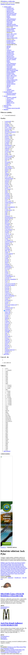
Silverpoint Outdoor (9, 285)
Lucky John (8, 177)
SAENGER (8, 121)
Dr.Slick (7, 231)
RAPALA (7, 228)
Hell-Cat (7, 159)
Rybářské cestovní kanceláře (13, 108)
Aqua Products (8, 229)
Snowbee (7, 297)
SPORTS (7, 351)
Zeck (6, 199)
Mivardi (8, 47)
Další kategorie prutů (11, 13)
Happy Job (7, 312)
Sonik (6, 258)
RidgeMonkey (8, 145)
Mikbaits (7, 148)
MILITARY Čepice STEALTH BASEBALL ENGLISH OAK (12, 595)
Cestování (6, 106)
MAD (6, 303)
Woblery (9, 17)
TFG (6, 205)
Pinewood (7, 330)
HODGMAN (8, 267)
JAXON (7, 277)
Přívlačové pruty (10, 12)
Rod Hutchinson (9, 217)
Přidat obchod (19, 647)
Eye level (7, 268)
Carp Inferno (8, 166)
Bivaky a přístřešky (11, 28)
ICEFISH (7, 249)
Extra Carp (7, 274)
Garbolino (7, 309)
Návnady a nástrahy (11, 14)
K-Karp (7, 286)
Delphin (7, 124)
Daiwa (6, 337)
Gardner (7, 142)
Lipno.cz (19, 651)
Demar (6, 183)
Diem (6, 334)
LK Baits (7, 141)
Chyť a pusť (8, 201)
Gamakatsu (7, 265)
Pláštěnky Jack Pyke (6, 562)
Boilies (8, 16)
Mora (6, 319)
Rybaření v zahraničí (11, 97)
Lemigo (7, 321)
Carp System (8, 294)
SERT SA (7, 340)
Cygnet (7, 255)
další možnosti (7, 451)
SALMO (7, 339)
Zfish (6, 192)
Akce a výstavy (10, 98)
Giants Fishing (8, 135)
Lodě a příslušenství (11, 19)
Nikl (6, 213)
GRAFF (7, 342)
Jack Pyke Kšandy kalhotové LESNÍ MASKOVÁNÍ (12, 624)
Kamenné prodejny (11, 94)
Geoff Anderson (9, 253)
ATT (6, 282)
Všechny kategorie (11, 43)
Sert (6, 333)
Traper (6, 298)
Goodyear (7, 235)
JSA (6, 270)
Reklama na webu (12, 647)
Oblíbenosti (10, 577)
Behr (6, 165)
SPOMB (7, 331)
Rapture (7, 181)
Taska (6, 252)
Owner (6, 301)
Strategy (7, 328)
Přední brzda (10, 21)
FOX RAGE (8, 157)
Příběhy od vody (10, 102)
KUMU (7, 144)
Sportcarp (7, 216)
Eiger (6, 306)
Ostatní (6, 232)
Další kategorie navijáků (12, 25)
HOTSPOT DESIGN (10, 132)
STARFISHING (9, 276)
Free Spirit (7, 336)
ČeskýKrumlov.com (15, 652)
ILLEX (7, 261)
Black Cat (7, 186)
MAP (6, 262)
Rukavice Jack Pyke (6, 571)
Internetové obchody (11, 93)
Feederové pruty (10, 9)
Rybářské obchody (8, 92)
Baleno (6, 169)
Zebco (6, 271)
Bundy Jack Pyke (16, 562)
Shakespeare (8, 226)
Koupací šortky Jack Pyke (10, 565)
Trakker (7, 150)
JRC (6, 172)
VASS (6, 273)
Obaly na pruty (10, 36)
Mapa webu (22, 649)
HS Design (7, 189)
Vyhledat (17, 2)
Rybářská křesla (10, 29)
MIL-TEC (7, 250)
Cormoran (9, 50)
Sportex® (7, 346)
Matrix (6, 171)
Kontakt (13, 649)
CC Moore (7, 240)
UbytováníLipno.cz (5, 652)
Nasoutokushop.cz (5, 607)
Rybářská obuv (10, 42)
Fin (6, 160)
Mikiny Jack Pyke (9, 566)
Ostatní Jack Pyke (5, 575)
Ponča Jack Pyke (21, 569)
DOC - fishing (8, 127)
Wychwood (8, 151)
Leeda (6, 187)
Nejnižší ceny (18, 577)
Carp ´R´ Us (8, 234)
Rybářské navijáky (11, 20)
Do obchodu (3, 608)
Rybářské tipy (10, 101)
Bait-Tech (7, 198)
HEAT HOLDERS (9, 295)
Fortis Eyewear (8, 156)
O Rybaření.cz (7, 649)
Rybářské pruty (10, 8)
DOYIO (7, 289)
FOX (8, 48)
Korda (6, 154)
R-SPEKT (7, 126)
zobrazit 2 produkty (5, 453)
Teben (6, 238)
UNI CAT (7, 322)
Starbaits (7, 264)
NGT (6, 280)
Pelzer (6, 327)
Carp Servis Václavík (10, 283)
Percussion (7, 162)
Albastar (7, 256)
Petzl (6, 246)
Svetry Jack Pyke (16, 571)
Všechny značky (10, 51)
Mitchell (7, 220)
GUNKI (7, 225)
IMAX (6, 222)
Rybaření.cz (3, 547)
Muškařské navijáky (11, 24)
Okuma (7, 291)
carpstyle (7, 180)
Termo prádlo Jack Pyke (13, 572)
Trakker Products (9, 202)
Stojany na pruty (10, 35)
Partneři (17, 649)
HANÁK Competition (10, 279)
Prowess (7, 288)
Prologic (7, 138)
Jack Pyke (7, 310)
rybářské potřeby (7, 6)
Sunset (6, 352)
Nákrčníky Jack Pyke (20, 566)
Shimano (9, 46)
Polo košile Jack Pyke (16, 568)
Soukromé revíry (7, 105)
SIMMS (7, 174)
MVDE (7, 247)
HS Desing (7, 300)
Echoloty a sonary (11, 31)
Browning (7, 223)
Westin (6, 163)
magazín (6, 96)
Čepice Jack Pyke (19, 573)
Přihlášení (3, 4)
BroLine (7, 345)
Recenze (9, 104)
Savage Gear (8, 129)
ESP (6, 214)
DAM (6, 175)
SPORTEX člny (9, 307)
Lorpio (6, 315)
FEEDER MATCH (9, 349)
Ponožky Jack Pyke (11, 569)
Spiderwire (7, 244)
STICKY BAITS (9, 241)
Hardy (6, 343)
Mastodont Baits (9, 178)
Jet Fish (7, 259)
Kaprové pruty (10, 10)
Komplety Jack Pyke (12, 564)
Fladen (6, 325)
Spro (6, 190)
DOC (6, 208)
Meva (6, 348)
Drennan (7, 193)
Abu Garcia (8, 147)
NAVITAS (7, 139)
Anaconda (7, 196)
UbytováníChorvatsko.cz (11, 651)
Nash (6, 153)
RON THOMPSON (10, 207)
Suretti (6, 316)
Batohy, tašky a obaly (12, 33)
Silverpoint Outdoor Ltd (10, 304)
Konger (7, 324)
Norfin (6, 133)
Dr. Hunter (7, 237)
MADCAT (7, 219)
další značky (6, 354)
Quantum (7, 195)
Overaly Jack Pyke (5, 568)
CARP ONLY (8, 210)
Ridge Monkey (8, 168)
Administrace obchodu (8, 648)
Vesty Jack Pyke (9, 573)
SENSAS (7, 313)
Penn (6, 211)
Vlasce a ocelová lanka (12, 37)
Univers (7, 184)
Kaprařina (9, 100)
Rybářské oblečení (11, 40)
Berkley (7, 136)
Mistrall (7, 318)
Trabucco (7, 292)
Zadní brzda (9, 23)
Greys (6, 204)
